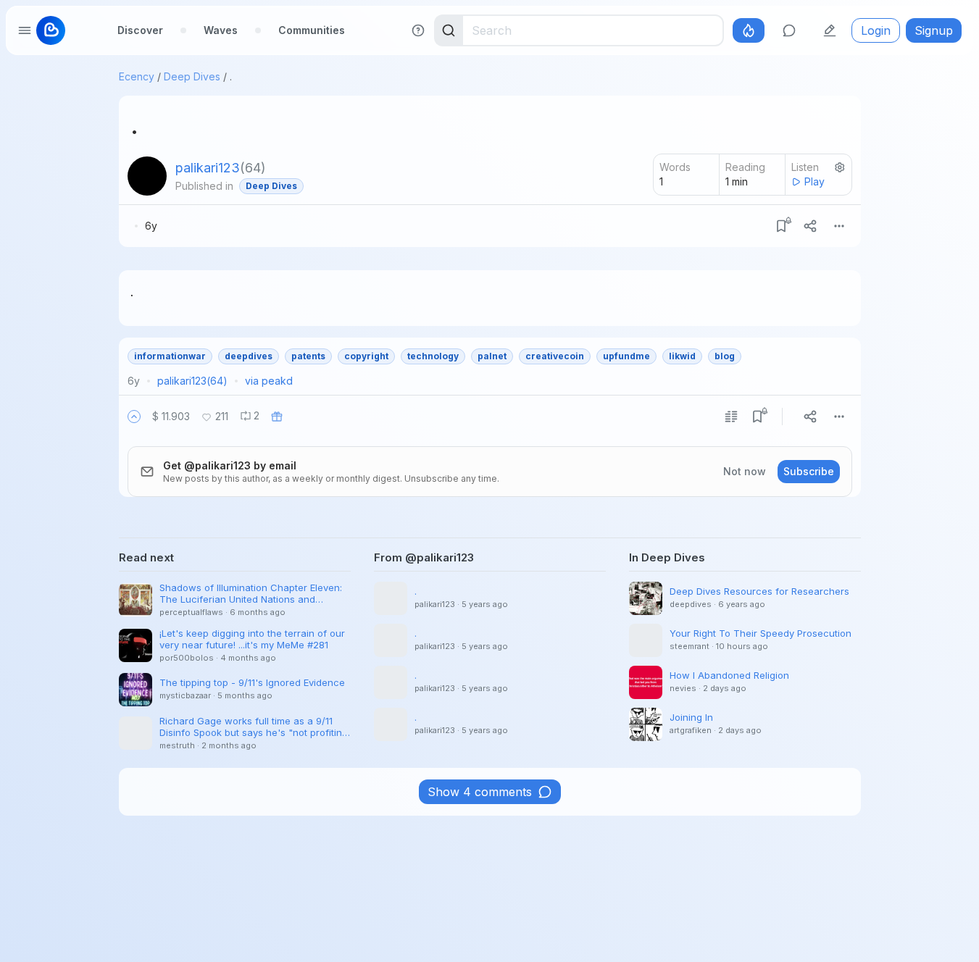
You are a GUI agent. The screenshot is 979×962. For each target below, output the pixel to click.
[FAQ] (418, 30)
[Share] (810, 226)
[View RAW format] (731, 416)
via (269, 381)
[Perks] (749, 30)
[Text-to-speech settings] (840, 167)
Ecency (136, 76)
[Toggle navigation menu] (24, 30)
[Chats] (789, 30)
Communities (311, 30)
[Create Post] (830, 30)
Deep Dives (192, 76)
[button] (134, 416)
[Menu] (839, 226)
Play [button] (814, 181)
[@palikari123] (147, 176)
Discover (140, 30)
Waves (221, 30)
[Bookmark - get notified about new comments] (781, 226)
